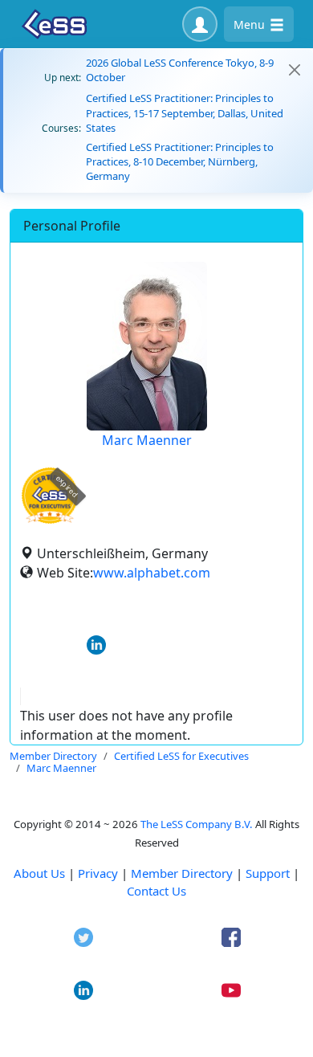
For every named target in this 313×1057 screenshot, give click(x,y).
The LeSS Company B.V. (196, 824)
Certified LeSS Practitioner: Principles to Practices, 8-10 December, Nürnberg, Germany (180, 161)
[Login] (199, 24)
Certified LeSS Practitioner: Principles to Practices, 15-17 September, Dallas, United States (184, 112)
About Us (39, 873)
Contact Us (156, 891)
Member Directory (182, 873)
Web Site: (65, 573)
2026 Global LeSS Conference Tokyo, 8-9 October (180, 69)
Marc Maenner (147, 440)
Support (268, 873)
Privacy (98, 873)
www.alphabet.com (151, 573)
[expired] (50, 521)
